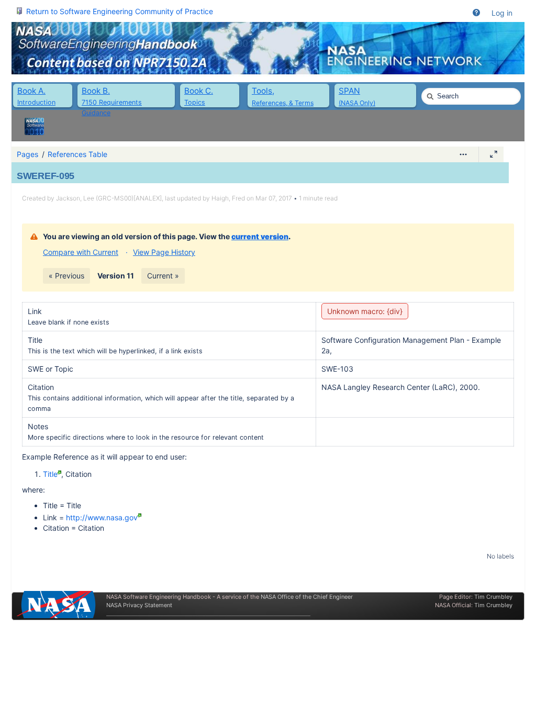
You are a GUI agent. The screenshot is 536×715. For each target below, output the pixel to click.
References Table (77, 154)
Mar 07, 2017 (273, 198)
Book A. (31, 91)
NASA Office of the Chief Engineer (307, 596)
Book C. (198, 91)
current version (259, 236)
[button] (476, 13)
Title (50, 474)
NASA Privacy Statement (139, 605)
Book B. (96, 91)
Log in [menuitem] (502, 12)
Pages (27, 154)
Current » (163, 275)
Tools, (263, 91)
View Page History (164, 252)
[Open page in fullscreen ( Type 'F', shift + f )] (493, 154)
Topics (194, 102)
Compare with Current (80, 252)
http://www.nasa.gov (102, 517)
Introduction (36, 102)
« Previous (66, 275)
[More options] (463, 154)
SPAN (349, 91)
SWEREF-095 (45, 176)
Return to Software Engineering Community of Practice (119, 11)
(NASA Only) (357, 103)
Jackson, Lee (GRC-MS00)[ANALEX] (109, 198)
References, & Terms (283, 103)
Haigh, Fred (228, 198)
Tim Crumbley (493, 596)
